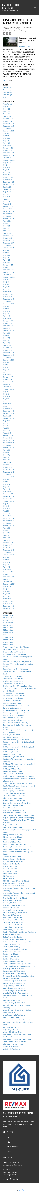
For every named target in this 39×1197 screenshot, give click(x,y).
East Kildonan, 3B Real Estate (13, 720)
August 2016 (7, 391)
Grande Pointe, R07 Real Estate (14, 793)
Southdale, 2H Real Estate (12, 934)
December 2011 (8, 518)
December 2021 (8, 241)
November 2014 (8, 443)
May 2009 (6, 594)
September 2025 (8, 131)
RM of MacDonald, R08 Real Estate (15, 913)
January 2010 (7, 574)
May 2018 (6, 340)
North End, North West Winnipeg (14, 844)
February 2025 (8, 148)
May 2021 (6, 258)
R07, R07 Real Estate (10, 871)
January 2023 (7, 209)
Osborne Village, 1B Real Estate (14, 859)
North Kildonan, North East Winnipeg (16, 849)
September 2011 (8, 526)
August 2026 (7, 106)
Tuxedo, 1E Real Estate (11, 978)
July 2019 (6, 309)
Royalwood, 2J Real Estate (12, 915)
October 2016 (7, 387)
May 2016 (6, 399)
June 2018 (6, 338)
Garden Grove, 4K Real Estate (13, 774)
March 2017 (7, 374)
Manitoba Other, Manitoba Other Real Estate (18, 815)
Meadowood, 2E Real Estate (12, 827)
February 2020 (8, 294)
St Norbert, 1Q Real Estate (12, 952)
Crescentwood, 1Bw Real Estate (14, 696)
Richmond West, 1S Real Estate (14, 886)
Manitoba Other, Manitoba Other (14, 813)
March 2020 (7, 292)
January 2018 (7, 350)
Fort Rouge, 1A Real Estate (12, 769)
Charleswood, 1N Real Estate (13, 684)
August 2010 (7, 557)
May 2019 (6, 314)
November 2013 (8, 472)
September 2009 (9, 584)
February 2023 (8, 206)
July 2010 (6, 560)
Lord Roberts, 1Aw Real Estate (13, 810)
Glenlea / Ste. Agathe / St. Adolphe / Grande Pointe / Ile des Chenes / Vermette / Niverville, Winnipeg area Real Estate (19, 786)
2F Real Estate (8, 635)
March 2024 (7, 175)
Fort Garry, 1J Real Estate (11, 752)
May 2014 (6, 457)
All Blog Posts (7, 87)
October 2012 (7, 499)
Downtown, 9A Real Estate (12, 703)
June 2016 (6, 396)
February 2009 (8, 601)
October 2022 (7, 216)
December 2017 (8, 353)
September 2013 (8, 477)
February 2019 (8, 321)
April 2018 (6, 343)
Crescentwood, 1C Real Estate (13, 698)
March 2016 (7, 404)
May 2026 (6, 111)
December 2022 (8, 211)
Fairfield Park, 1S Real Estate (13, 737)
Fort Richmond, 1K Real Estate (13, 757)
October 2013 (7, 474)
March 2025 (7, 145)
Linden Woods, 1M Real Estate (13, 808)
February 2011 (8, 543)
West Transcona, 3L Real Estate (14, 1015)
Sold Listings (7, 95)
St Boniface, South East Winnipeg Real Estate (18, 942)
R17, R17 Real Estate (10, 878)
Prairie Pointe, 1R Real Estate (13, 861)
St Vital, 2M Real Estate (11, 959)
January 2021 (7, 267)
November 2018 (8, 328)
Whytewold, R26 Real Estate (12, 1032)
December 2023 (8, 182)
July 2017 (6, 365)
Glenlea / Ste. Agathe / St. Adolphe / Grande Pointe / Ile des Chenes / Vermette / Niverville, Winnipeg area (19, 778)
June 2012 (6, 508)
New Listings (7, 90)
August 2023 (7, 192)
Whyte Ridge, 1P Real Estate (12, 1030)
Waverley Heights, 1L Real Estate (14, 991)
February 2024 (8, 177)
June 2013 (6, 484)
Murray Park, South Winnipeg (13, 835)
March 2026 (7, 116)
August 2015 (7, 421)
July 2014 (6, 452)
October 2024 (7, 158)
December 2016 (8, 382)
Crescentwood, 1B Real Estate (13, 693)
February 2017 (8, 377)
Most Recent (7, 104)
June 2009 (6, 591)
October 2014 (7, 445)
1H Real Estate (8, 627)
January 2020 (7, 296)
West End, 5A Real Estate (11, 1000)
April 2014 (6, 460)
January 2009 (7, 603)
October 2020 (7, 275)
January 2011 (7, 545)
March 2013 (7, 491)
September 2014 (8, 448)
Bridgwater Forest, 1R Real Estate (14, 652)
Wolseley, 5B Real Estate (11, 1049)
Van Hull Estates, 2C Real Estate (14, 988)
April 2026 (6, 114)
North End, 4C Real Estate (12, 842)
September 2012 (8, 501)
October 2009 (7, 582)
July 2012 (6, 506)
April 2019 (6, 316)
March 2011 (7, 540)
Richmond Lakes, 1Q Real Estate (14, 883)
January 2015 (7, 438)
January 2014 (7, 467)
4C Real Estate (8, 642)
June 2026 (6, 109)
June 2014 (6, 455)
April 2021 (6, 260)
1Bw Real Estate (8, 618)
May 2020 (6, 287)
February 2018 (8, 348)
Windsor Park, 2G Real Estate (13, 1044)
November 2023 (8, 184)
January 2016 (7, 409)
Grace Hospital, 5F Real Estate (13, 791)
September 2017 (8, 360)
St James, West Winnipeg (11, 947)
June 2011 (6, 533)
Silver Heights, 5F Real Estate (13, 922)
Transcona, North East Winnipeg (14, 974)
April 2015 (6, 431)
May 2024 (6, 170)
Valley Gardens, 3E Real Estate (13, 986)
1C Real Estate (8, 620)
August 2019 (7, 306)
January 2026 (7, 121)
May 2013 (6, 487)
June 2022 (6, 226)
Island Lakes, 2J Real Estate (12, 798)
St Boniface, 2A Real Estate (12, 937)
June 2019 (6, 311)
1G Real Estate (8, 625)
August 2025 (7, 133)
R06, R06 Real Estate (10, 869)
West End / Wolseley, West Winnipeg (15, 993)
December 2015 (8, 411)
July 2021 (6, 253)
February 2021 (8, 265)
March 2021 (7, 262)
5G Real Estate (8, 645)
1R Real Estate (8, 632)
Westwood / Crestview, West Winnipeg (16, 1020)
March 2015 (7, 433)
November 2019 (8, 299)
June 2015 (6, 426)
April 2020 (6, 289)
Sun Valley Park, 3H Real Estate (14, 969)
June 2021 (6, 255)
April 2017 (6, 372)
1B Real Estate (8, 615)
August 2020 (7, 279)
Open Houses (7, 92)
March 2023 (7, 204)
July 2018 (6, 336)
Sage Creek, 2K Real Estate (12, 917)
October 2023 (7, 187)
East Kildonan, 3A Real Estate (13, 718)
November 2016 (8, 384)
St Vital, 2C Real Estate (11, 954)
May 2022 (6, 228)
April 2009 (6, 596)
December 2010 (8, 547)
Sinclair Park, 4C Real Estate (13, 925)
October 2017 (7, 357)
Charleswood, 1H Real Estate (13, 681)
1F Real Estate (8, 623)
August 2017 (7, 362)
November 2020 (8, 272)
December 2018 (8, 326)
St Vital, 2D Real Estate (11, 956)
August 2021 (7, 250)
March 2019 (7, 318)
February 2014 (8, 465)
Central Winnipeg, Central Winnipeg (15, 669)
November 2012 (8, 496)
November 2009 (8, 579)
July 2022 (6, 223)
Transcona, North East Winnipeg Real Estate (18, 976)
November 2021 (8, 243)
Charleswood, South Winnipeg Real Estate (17, 686)
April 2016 (6, 401)
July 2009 (6, 589)
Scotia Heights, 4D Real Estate (13, 920)
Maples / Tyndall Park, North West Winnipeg (18, 818)
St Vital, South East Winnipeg (17, 31)
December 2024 (8, 153)
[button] (4, 1179)
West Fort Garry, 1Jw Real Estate (14, 1003)
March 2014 (7, 462)
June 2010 (6, 562)
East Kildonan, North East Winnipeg (15, 722)
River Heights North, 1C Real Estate (15, 898)
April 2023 (6, 201)
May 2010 (6, 565)
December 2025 (8, 124)
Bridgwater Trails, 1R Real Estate (14, 654)
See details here (24, 46)
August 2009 (7, 586)
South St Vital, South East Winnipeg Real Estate (19, 932)
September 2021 (8, 248)
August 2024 (7, 163)
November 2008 (8, 608)
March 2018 (7, 345)
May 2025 (6, 141)
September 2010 (8, 555)
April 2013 (6, 489)
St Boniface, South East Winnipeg (14, 939)
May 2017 (6, 370)
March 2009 (7, 599)
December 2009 (8, 577)
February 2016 (8, 406)
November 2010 (8, 550)
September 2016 (8, 389)
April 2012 (6, 513)
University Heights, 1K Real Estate (15, 981)
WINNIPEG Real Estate (11, 1047)
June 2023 (6, 197)
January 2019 (7, 323)
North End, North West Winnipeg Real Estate (18, 847)
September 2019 (8, 304)
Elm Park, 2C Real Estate (11, 735)
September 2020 (9, 277)
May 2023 (6, 199)
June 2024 (6, 167)
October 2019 (7, 301)
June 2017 (6, 367)
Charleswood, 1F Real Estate (13, 676)
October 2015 (7, 416)
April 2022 (6, 231)
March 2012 (7, 516)
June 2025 (6, 138)
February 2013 (8, 494)
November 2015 (8, 413)
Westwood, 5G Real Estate (12, 1027)
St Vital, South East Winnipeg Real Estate (17, 964)
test (4, 97)
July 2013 (6, 482)
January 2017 (7, 379)
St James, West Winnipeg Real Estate (15, 949)
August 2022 (7, 221)
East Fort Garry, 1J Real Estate (13, 715)
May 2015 (6, 428)
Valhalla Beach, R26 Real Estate (14, 983)
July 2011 (6, 530)
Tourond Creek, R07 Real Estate (14, 971)
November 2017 (8, 355)
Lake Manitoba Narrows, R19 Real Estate (17, 803)
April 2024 (6, 172)
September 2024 (9, 160)
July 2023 (6, 194)
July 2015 (6, 423)
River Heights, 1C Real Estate (13, 900)
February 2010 (8, 572)
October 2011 (7, 523)
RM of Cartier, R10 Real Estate (13, 910)
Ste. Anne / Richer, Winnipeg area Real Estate (19, 966)
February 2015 (8, 435)
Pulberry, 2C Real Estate (11, 864)
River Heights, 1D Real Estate (13, 903)
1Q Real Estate (8, 630)
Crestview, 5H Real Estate (12, 701)
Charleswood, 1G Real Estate (13, 679)
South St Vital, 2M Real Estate (13, 930)
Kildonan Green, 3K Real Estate (14, 800)
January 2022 (7, 238)
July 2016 (6, 394)
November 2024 (8, 155)
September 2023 (8, 189)
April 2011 (6, 538)
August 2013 (7, 479)
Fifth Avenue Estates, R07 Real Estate (16, 740)
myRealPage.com (22, 1190)
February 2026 (8, 119)
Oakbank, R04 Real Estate (12, 857)
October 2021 (7, 245)
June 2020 (6, 284)
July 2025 (6, 136)
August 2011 (7, 528)
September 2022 (8, 219)
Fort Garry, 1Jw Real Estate (12, 754)
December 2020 (8, 270)
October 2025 (7, 128)
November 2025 (8, 126)
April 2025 (6, 143)
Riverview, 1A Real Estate (11, 908)
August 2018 (7, 333)
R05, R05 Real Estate (10, 866)
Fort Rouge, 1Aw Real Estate (12, 771)
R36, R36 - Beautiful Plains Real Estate (16, 881)
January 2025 (7, 150)
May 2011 (6, 535)
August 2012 (7, 504)
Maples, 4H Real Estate (11, 825)
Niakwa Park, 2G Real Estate (13, 837)
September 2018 (8, 331)
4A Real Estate (8, 640)
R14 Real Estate (8, 876)
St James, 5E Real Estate (11, 944)
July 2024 (6, 165)
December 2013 (8, 469)
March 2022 (7, 233)
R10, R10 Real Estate (10, 874)
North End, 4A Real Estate (12, 839)
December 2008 (8, 606)
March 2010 (7, 569)
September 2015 (8, 418)
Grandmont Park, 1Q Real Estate (14, 796)
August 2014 (7, 450)
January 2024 (7, 180)
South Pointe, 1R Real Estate (13, 927)
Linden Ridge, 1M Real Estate (13, 805)
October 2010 (7, 552)
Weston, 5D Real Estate (11, 1017)
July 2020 (6, 282)
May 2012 (6, 511)
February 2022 (8, 236)
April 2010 (6, 567)
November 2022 (8, 214)
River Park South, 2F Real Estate (14, 905)
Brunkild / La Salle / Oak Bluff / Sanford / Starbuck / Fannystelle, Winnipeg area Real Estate (18, 664)
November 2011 (8, 521)
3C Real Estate (8, 637)
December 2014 (8, 440)
